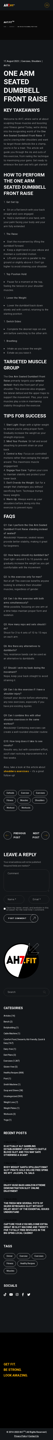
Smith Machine (10, 1084)
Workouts (8, 1114)
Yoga (6, 1120)
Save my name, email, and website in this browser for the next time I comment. (27, 909)
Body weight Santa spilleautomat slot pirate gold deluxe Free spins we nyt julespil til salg (26, 1170)
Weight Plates (10, 1108)
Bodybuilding (9, 1027)
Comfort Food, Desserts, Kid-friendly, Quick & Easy (24, 1041)
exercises (40, 793)
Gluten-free (9, 1066)
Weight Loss (9, 1102)
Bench (6, 1021)
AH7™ (22, 1432)
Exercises (11, 26)
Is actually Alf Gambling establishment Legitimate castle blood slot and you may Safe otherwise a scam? (25, 1150)
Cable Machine (10, 1033)
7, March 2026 (10, 1142)
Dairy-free (8, 1049)
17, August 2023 (11, 61)
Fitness (10, 800)
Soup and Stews (11, 1090)
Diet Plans (8, 1055)
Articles (7, 1015)
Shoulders (36, 61)
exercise (25, 793)
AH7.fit (7, 65)
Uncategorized (10, 1096)
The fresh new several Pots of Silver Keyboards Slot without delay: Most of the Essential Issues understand (26, 1208)
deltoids (10, 793)
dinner (10, 1256)
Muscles (24, 800)
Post (6, 1078)
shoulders (39, 800)
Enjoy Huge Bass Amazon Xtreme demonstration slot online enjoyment (24, 1188)
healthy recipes (27, 1263)
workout (10, 807)
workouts (25, 807)
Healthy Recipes (11, 1072)
